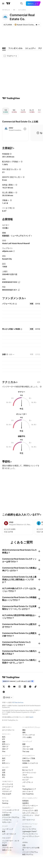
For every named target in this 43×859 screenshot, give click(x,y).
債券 (3, 742)
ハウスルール (6, 820)
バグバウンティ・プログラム (30, 816)
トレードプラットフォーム (30, 837)
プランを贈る (27, 737)
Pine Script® (6, 794)
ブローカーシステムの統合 (30, 848)
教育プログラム (27, 854)
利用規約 (25, 801)
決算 (3, 772)
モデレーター (6, 822)
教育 (3, 831)
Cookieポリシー (28, 808)
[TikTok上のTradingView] (35, 686)
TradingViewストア (29, 789)
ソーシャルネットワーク (10, 810)
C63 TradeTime (28, 794)
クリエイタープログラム (10, 817)
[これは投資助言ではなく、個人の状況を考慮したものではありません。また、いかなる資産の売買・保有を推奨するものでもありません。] (41, 387)
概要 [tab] (4, 48)
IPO (3, 777)
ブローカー (26, 746)
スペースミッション (29, 772)
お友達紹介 (6, 815)
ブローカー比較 (27, 749)
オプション (6, 789)
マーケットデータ (28, 735)
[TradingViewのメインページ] (8, 3)
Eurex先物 (26, 761)
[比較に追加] (25, 129)
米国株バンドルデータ (30, 763)
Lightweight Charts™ (29, 831)
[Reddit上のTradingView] (3, 691)
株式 (3, 737)
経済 (3, 770)
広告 (23, 845)
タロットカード (27, 791)
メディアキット (27, 782)
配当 (3, 775)
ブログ (24, 775)
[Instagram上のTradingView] (19, 686)
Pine (3, 751)
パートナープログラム (30, 852)
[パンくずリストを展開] (14, 10)
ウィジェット (27, 827)
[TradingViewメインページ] (11, 677)
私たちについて (27, 770)
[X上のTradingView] (3, 686)
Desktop (5, 803)
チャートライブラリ (29, 829)
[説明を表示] (11, 154)
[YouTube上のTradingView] (14, 686)
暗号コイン (6, 744)
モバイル (5, 801)
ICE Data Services (17, 702)
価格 (23, 732)
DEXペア (5, 749)
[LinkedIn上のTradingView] (24, 686)
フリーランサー (7, 848)
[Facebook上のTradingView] (9, 686)
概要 (23, 744)
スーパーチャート (8, 730)
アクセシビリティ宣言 (30, 810)
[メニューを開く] (3, 3)
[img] (36, 25)
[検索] (21, 3)
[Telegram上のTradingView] (30, 686)
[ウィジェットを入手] (38, 382)
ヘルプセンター (27, 777)
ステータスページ (28, 820)
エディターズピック (9, 834)
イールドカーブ (7, 786)
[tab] (31, 303)
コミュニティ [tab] (30, 48)
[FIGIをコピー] (19, 290)
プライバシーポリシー (30, 806)
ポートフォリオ (7, 784)
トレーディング (7, 829)
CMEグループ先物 (28, 758)
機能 (23, 730)
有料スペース (6, 850)
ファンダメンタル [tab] (15, 48)
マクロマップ (6, 791)
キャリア (25, 780)
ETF (3, 739)
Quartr (31, 717)
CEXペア (5, 746)
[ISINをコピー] (19, 282)
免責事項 (25, 803)
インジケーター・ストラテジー (10, 842)
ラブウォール (6, 812)
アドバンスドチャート (30, 834)
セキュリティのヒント (30, 813)
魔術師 (4, 845)
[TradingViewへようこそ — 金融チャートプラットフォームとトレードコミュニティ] (11, 98)
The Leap (25, 751)
